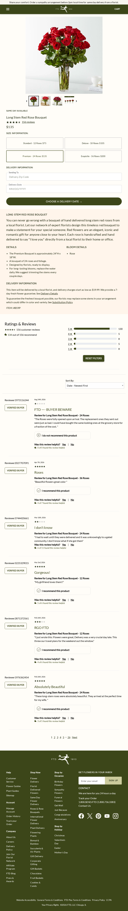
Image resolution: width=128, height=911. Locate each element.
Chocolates (36, 873)
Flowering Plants (35, 834)
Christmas (59, 835)
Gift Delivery (36, 856)
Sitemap (10, 795)
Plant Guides (12, 791)
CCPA (109, 900)
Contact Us (85, 806)
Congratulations (62, 814)
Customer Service (11, 780)
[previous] (26, 101)
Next (74, 737)
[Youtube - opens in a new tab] (108, 816)
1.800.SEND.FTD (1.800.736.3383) (97, 802)
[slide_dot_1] (45, 101)
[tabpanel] (64, 55)
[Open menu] (7, 9)
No (72, 444)
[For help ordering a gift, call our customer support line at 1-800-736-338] (64, 9)
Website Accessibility (26, 900)
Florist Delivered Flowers (35, 789)
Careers (10, 841)
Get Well (58, 805)
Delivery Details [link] (49, 293)
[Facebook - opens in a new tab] (82, 816)
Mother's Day (61, 852)
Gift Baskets (36, 868)
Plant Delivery (37, 828)
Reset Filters (94, 358)
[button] (7, 9)
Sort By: (70, 380)
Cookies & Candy (35, 884)
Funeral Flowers (58, 799)
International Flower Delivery (36, 820)
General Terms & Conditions (50, 900)
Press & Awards (10, 880)
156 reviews (28, 122)
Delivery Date (15, 185)
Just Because (60, 810)
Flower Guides (13, 786)
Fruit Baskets (36, 878)
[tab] (64, 55)
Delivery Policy (10, 848)
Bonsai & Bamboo (34, 842)
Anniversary (60, 819)
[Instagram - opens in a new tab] (117, 816)
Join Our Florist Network (10, 857)
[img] (64, 55)
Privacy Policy (98, 900)
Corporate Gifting (35, 862)
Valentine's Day (59, 842)
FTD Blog (10, 873)
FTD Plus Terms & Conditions (77, 900)
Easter (57, 848)
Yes (64, 444)
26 (69, 737)
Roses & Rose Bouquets (36, 810)
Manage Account (10, 810)
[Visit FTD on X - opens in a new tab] (91, 816)
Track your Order (11, 822)
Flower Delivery (34, 780)
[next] (76, 101)
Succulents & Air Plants (36, 850)
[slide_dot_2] (57, 101)
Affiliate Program (10, 867)
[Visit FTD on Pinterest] (100, 816)
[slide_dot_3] (69, 101)
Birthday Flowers (58, 783)
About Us (10, 837)
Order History (13, 816)
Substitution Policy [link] (62, 302)
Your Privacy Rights (50, 905)
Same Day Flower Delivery (35, 800)
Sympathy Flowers (59, 791)
